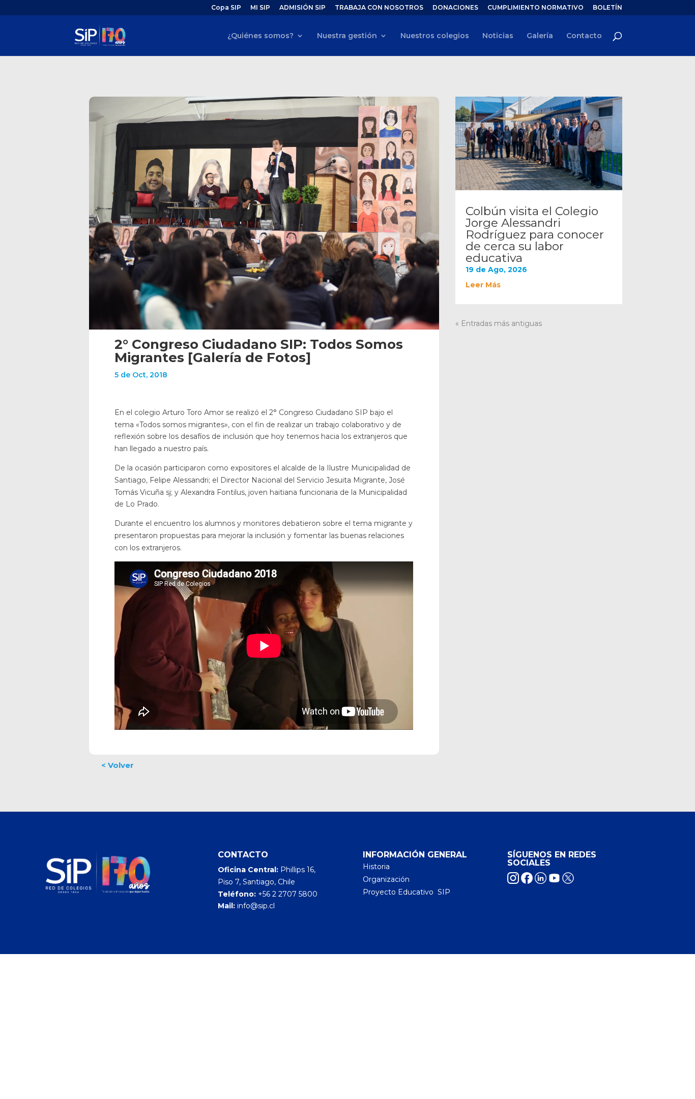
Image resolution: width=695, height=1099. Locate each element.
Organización (386, 879)
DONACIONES (455, 8)
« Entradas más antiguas (498, 323)
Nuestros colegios (434, 36)
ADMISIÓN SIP (302, 8)
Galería (540, 36)
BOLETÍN (607, 8)
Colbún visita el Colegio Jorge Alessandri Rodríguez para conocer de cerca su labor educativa (535, 234)
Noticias (497, 36)
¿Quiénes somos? (260, 36)
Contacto (584, 36)
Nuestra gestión (347, 36)
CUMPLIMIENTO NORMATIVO (535, 8)
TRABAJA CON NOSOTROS (379, 8)
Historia (376, 866)
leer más (483, 284)
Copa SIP (226, 8)
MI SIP (260, 8)
